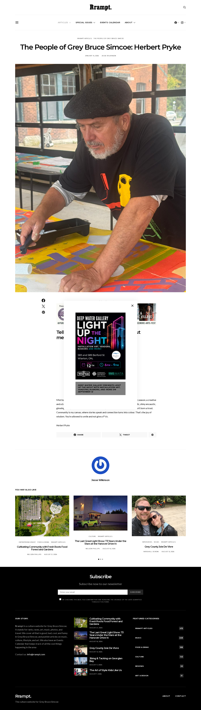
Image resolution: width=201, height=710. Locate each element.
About (128, 22)
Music (156, 542)
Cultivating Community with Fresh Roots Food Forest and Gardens (42, 548)
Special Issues (84, 22)
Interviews (147, 542)
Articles (63, 22)
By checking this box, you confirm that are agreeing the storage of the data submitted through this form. (102, 601)
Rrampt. (23, 696)
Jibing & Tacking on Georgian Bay (105, 659)
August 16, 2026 (109, 549)
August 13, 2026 (168, 552)
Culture (92, 536)
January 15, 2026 (92, 56)
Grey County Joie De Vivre (159, 546)
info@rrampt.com (36, 654)
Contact (180, 696)
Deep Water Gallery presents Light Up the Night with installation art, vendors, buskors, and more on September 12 (99, 388)
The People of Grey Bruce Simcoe (109, 38)
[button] (99, 559)
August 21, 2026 (50, 554)
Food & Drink (43, 542)
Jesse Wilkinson (109, 56)
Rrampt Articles (84, 38)
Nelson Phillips (34, 554)
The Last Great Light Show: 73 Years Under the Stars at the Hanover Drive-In (100, 542)
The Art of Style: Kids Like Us (105, 670)
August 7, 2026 (95, 674)
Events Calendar (110, 22)
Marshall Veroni (151, 552)
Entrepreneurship (27, 542)
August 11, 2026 (95, 665)
